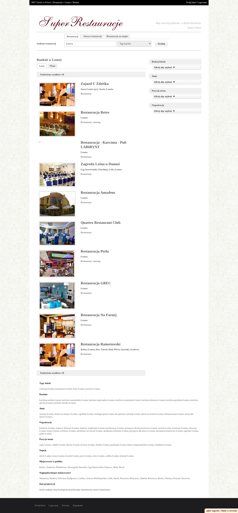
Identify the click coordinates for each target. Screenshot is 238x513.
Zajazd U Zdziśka (95, 84)
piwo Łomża (86, 456)
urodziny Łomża (68, 431)
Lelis (111, 169)
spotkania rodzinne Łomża (115, 431)
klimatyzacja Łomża (174, 414)
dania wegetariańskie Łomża (140, 444)
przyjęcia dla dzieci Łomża (142, 431)
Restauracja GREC (96, 283)
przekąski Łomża (118, 444)
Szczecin (185, 478)
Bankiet (76, 2)
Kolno (84, 349)
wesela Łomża (164, 428)
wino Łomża (98, 456)
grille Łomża (45, 433)
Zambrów (50, 467)
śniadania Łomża (163, 444)
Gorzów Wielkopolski (96, 478)
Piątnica (108, 467)
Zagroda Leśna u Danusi (100, 164)
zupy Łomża (45, 444)
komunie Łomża (180, 428)
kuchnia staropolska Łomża (75, 400)
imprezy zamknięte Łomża (92, 428)
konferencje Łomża (115, 428)
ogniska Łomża (191, 431)
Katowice (152, 478)
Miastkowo (61, 467)
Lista (41, 66)
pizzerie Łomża (92, 388)
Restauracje (58, 2)
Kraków (53, 478)
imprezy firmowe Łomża (67, 428)
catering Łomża (46, 388)
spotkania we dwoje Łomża (89, 431)
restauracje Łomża (63, 388)
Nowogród (73, 467)
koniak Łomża (72, 456)
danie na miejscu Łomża (66, 414)
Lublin (81, 478)
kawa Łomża (58, 456)
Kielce (161, 478)
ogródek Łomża (86, 414)
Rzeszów (124, 478)
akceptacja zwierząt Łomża (127, 414)
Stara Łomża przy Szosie (93, 89)
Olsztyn (168, 478)
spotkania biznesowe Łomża (169, 431)
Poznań (176, 478)
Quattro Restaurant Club (101, 223)
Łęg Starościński (89, 169)
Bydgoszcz (72, 478)
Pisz (98, 349)
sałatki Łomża (58, 444)
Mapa (52, 66)
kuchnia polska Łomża (50, 400)
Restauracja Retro (95, 112)
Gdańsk (143, 478)
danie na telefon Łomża (152, 414)
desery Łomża (72, 444)
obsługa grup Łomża (104, 414)
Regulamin (78, 505)
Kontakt (65, 505)
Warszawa (44, 478)
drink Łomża (45, 456)
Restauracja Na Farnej (99, 315)
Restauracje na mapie (117, 36)
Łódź (110, 478)
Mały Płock (114, 349)
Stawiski (125, 349)
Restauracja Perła (95, 251)
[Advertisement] (175, 140)
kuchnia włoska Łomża (64, 403)
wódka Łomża (112, 456)
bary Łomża (78, 388)
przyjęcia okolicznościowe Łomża (141, 428)
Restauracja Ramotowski (100, 344)
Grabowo (134, 349)
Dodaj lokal (191, 2)
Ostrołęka (103, 169)
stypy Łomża (53, 431)
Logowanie (202, 2)
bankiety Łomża (47, 428)
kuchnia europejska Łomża (128, 400)
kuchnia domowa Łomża (153, 400)
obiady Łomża (102, 444)
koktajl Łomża (126, 456)
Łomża (67, 2)
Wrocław (62, 478)
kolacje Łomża (87, 444)
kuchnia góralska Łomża (177, 400)
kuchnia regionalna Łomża (101, 400)
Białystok (134, 478)
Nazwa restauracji (93, 36)
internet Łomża (46, 414)
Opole (116, 478)
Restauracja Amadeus (98, 192)
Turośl (104, 349)
